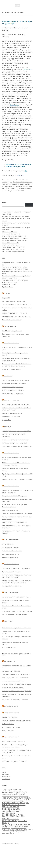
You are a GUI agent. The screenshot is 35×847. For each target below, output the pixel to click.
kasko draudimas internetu (14, 792)
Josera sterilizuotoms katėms (10, 547)
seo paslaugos (11, 809)
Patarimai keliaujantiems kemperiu (11, 320)
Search (4, 202)
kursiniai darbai (18, 794)
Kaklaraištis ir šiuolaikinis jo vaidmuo (12, 413)
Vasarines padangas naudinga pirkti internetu (14, 238)
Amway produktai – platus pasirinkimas (13, 247)
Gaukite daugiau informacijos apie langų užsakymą (17, 22)
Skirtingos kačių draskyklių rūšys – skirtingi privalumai (17, 611)
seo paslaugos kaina (11, 811)
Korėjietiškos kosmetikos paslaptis (11, 369)
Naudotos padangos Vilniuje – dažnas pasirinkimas (16, 276)
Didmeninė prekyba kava (9, 284)
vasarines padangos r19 (8, 833)
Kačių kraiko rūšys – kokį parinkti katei (12, 387)
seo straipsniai (8, 813)
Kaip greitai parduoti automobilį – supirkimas (14, 496)
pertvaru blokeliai (6, 801)
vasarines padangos (7, 828)
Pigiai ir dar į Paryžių (7, 287)
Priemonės (7, 293)
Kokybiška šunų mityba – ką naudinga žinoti (14, 443)
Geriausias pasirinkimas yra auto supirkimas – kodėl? (16, 628)
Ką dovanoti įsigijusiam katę (10, 557)
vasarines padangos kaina (26, 829)
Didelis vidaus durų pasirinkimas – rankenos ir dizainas (17, 479)
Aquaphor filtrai (6, 420)
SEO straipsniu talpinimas (11, 343)
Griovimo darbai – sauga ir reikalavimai (13, 251)
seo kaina (6, 804)
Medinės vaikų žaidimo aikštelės (11, 234)
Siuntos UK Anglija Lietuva (9, 278)
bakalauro (10, 789)
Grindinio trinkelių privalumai (15, 166)
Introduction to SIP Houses (9, 232)
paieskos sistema (6, 799)
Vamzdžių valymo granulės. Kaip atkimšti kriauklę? (16, 316)
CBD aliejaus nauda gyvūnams (10, 554)
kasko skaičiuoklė (6, 794)
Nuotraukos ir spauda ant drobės (11, 572)
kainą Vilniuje (28, 70)
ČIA (26, 171)
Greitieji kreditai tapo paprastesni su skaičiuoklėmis (16, 720)
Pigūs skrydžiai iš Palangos (9, 282)
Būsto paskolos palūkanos (9, 730)
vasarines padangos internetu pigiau (11, 829)
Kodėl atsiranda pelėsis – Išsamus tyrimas (13, 301)
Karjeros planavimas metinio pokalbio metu (14, 522)
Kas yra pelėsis (6, 298)
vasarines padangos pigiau (8, 830)
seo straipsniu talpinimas (13, 816)
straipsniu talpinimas (11, 826)
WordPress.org (6, 779)
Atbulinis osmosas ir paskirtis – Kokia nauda (14, 761)
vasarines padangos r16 (21, 830)
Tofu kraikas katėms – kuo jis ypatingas (13, 393)
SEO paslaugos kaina (10, 661)
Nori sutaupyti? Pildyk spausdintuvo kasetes (14, 267)
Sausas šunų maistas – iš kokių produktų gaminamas (16, 446)
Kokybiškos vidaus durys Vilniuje (11, 416)
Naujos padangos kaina (11, 706)
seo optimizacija (18, 804)
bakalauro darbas (17, 789)
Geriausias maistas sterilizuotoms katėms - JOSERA (16, 597)
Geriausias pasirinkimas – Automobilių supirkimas (16, 568)
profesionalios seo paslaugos (15, 802)
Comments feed (6, 777)
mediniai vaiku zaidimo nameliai (10, 797)
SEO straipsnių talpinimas (11, 453)
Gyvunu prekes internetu (11, 539)
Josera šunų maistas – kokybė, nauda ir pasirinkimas (16, 431)
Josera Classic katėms (8, 544)
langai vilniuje (21, 182)
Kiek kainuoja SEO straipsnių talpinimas (13, 681)
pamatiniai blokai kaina (16, 799)
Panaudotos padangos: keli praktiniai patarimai (15, 269)
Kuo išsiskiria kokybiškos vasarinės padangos (14, 240)
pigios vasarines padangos (17, 801)
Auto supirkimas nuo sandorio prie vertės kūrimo (15, 404)
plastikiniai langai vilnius (8, 191)
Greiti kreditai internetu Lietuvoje (11, 727)
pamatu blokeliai (26, 799)
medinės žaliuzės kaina (7, 798)
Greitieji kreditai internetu (11, 713)
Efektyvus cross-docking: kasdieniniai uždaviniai (15, 216)
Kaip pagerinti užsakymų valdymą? (11, 586)
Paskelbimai (19, 180)
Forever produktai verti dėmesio (11, 245)
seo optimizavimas (10, 806)
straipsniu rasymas (22, 824)
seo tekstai (7, 818)
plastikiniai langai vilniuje (24, 188)
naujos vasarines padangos (19, 798)
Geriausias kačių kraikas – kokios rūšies (13, 390)
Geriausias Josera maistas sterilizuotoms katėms (15, 380)
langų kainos (28, 182)
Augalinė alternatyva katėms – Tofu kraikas (14, 383)
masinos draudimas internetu (9, 796)
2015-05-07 (20, 175)
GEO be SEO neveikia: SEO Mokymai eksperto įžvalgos (17, 513)
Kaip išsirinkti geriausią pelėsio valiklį (12, 331)
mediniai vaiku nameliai (22, 796)
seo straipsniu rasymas (12, 815)
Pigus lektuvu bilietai (10, 326)
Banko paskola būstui (8, 724)
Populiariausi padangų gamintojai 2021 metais (15, 700)
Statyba (4, 182)
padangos (28, 798)
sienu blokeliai (15, 819)
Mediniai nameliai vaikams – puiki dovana (13, 249)
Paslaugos (26, 180)
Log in (4, 772)
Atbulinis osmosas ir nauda (9, 647)
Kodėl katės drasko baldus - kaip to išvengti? (14, 614)
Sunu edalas (7, 426)
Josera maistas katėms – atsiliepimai (12, 551)
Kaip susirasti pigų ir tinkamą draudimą (18, 164)
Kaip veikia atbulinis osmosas (10, 510)
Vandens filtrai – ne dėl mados (10, 243)
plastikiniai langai (11, 186)
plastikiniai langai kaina (10, 188)
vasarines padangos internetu (19, 828)
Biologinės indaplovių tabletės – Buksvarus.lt (14, 313)
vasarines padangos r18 (19, 832)
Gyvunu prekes (8, 376)
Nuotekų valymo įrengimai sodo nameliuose (14, 236)
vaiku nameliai (24, 826)
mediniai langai (6, 184)
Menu (17, 5)
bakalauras (5, 789)
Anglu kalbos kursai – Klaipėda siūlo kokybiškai (15, 280)
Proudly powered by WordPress (10, 843)
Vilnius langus (14, 105)
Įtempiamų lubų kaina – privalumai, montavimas (15, 678)
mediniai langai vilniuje (17, 184)
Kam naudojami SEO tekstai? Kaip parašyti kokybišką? (17, 691)
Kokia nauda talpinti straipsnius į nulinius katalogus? (16, 684)
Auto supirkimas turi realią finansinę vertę (13, 741)
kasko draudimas (20, 790)
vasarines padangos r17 (8, 832)
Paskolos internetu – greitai (9, 717)
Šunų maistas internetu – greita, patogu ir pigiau (15, 440)
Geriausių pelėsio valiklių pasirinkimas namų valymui (16, 304)
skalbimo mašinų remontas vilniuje (14, 821)
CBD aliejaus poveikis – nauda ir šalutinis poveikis (15, 674)
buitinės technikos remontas (9, 790)
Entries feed (5, 774)
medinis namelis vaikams (24, 797)
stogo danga (7, 824)
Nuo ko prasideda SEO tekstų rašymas (12, 687)
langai (15, 182)
